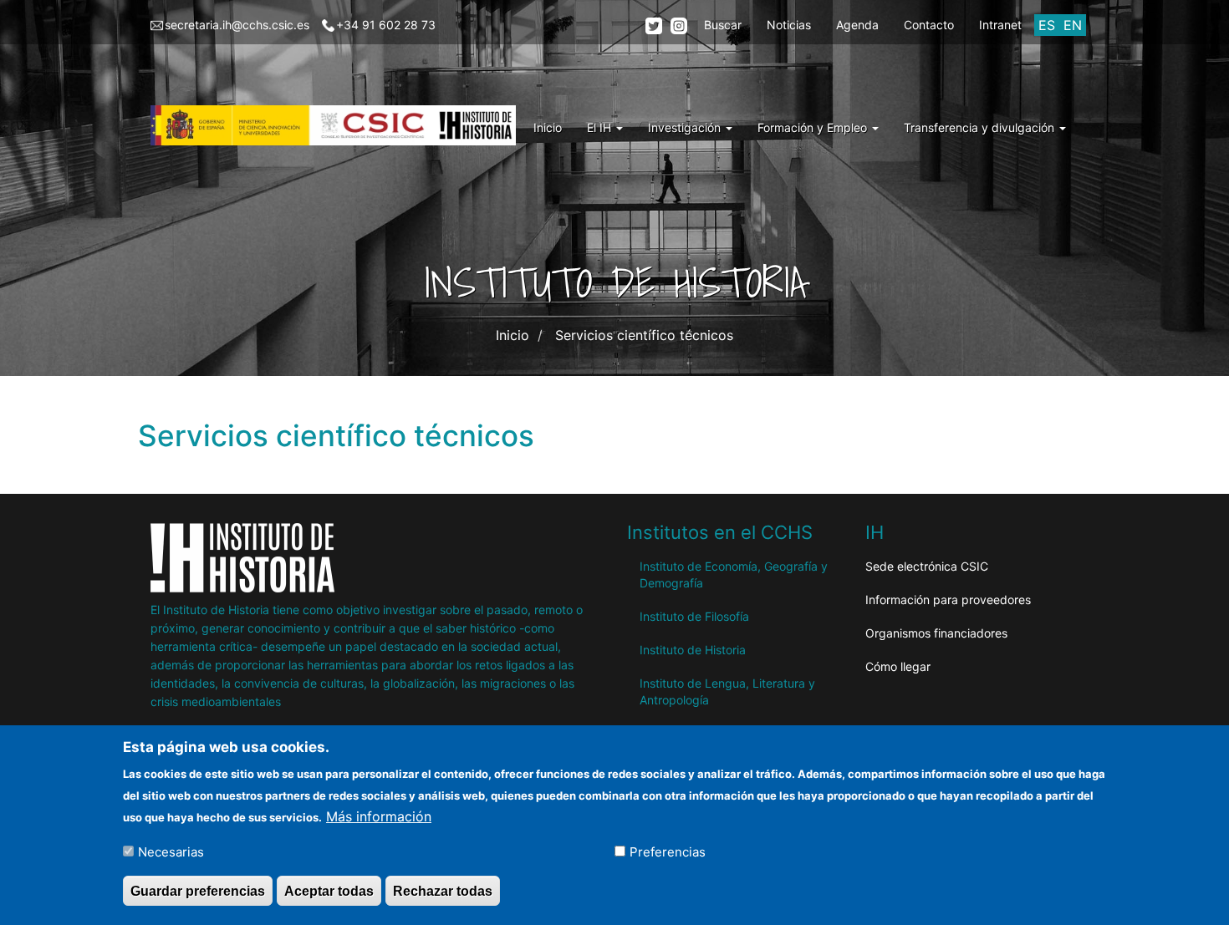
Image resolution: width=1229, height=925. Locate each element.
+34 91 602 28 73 (386, 25)
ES (1046, 25)
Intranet (1000, 25)
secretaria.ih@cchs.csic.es (237, 25)
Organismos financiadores (936, 633)
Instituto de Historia (693, 650)
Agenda (857, 25)
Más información (378, 815)
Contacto (929, 25)
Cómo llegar (898, 666)
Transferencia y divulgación (981, 127)
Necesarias (171, 851)
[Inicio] (339, 125)
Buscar (723, 25)
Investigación (686, 127)
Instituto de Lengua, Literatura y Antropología (727, 691)
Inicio (547, 127)
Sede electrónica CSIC (926, 566)
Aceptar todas (329, 890)
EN (1072, 25)
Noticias (789, 25)
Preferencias (668, 851)
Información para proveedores (948, 599)
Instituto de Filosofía (694, 616)
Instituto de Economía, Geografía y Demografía (734, 574)
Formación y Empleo (813, 127)
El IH (600, 127)
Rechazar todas (442, 890)
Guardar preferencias (197, 890)
